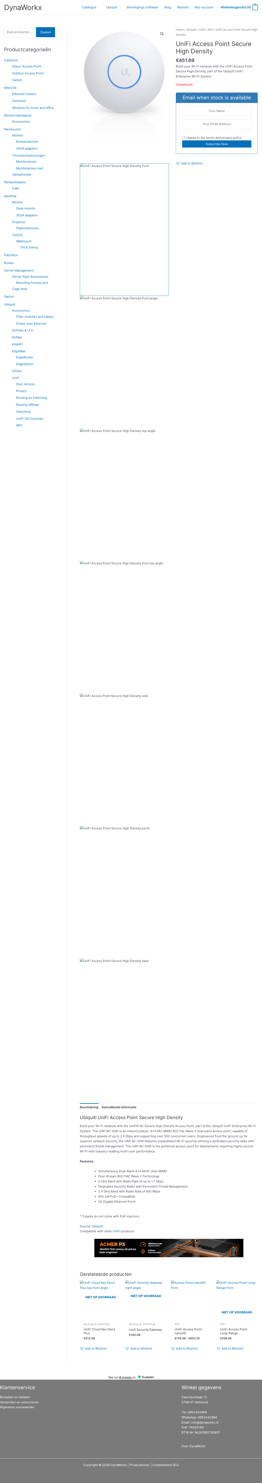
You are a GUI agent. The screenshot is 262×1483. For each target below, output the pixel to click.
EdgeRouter (24, 357)
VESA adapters (27, 148)
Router (9, 263)
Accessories (21, 310)
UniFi (116, 1231)
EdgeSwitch (24, 364)
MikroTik (10, 88)
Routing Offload (27, 405)
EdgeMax (18, 351)
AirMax (17, 337)
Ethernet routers (24, 94)
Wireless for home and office (33, 108)
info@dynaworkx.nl (205, 1422)
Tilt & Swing (29, 247)
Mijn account (204, 7)
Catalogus (89, 7)
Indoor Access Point (26, 66)
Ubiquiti (111, 7)
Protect (21, 391)
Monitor (17, 135)
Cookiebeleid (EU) (165, 1465)
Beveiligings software (142, 7)
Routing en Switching (31, 398)
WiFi (19, 425)
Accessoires (21, 121)
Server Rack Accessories (30, 276)
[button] (162, 34)
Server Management (19, 270)
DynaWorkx (23, 7)
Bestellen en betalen (15, 1397)
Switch (17, 80)
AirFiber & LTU (22, 330)
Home (180, 29)
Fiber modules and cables (34, 317)
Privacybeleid (139, 1465)
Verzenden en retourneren (19, 1402)
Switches (18, 101)
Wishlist (183, 7)
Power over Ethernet (31, 323)
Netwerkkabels (15, 182)
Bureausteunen (27, 141)
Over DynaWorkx (194, 1446)
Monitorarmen (26, 161)
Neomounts (12, 129)
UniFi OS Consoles (29, 419)
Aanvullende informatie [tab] (119, 1107)
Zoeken (45, 32)
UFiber (17, 371)
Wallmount (23, 241)
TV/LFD (17, 235)
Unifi (15, 378)
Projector (19, 222)
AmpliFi (17, 344)
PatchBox (11, 255)
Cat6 (15, 188)
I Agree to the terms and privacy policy (213, 138)
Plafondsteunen (27, 228)
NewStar (10, 196)
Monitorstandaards (17, 115)
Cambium (11, 60)
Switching (23, 412)
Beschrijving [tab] (89, 1107)
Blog (167, 7)
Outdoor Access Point (28, 73)
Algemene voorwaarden (17, 1407)
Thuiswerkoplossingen (28, 155)
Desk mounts (25, 208)
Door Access (25, 384)
